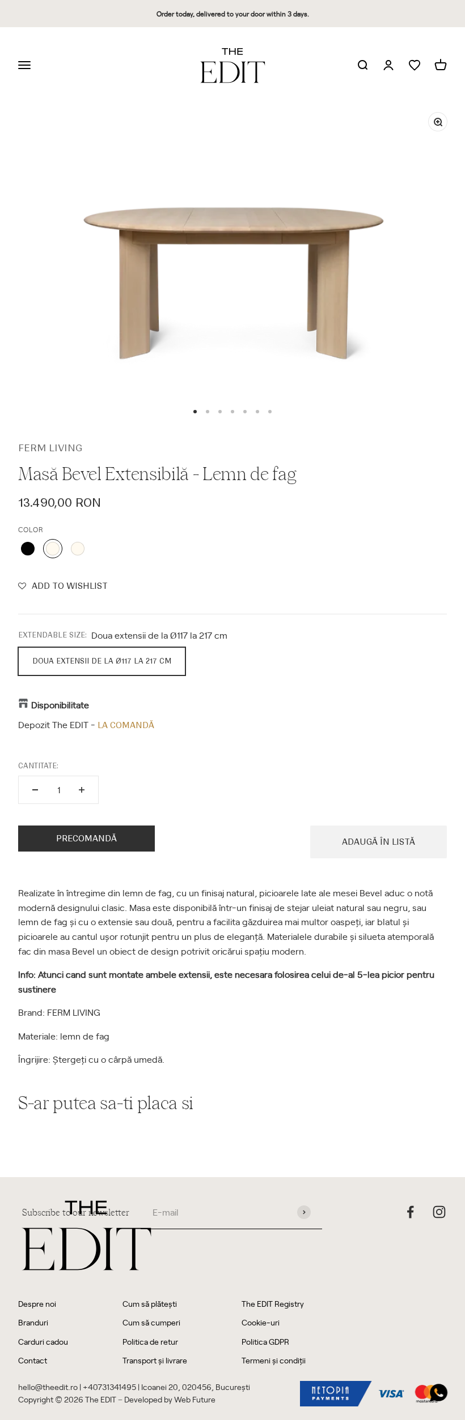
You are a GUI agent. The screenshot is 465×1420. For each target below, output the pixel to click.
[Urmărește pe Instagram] (439, 1212)
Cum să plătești (149, 1303)
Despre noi (37, 1303)
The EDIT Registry (273, 1303)
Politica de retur (150, 1341)
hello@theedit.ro (48, 1386)
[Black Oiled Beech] (27, 548)
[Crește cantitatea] (81, 789)
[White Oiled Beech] (52, 548)
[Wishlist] (414, 65)
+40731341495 (109, 1386)
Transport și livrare (154, 1360)
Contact (32, 1360)
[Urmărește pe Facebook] (410, 1212)
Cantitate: (38, 766)
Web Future (194, 1399)
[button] (63, 586)
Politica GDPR (265, 1341)
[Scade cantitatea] (35, 789)
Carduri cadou (43, 1341)
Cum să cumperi (151, 1322)
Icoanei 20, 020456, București (195, 1386)
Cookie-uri (261, 1322)
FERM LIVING (50, 448)
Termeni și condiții (274, 1360)
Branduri (33, 1322)
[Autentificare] (388, 65)
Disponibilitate (60, 704)
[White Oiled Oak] (77, 548)
